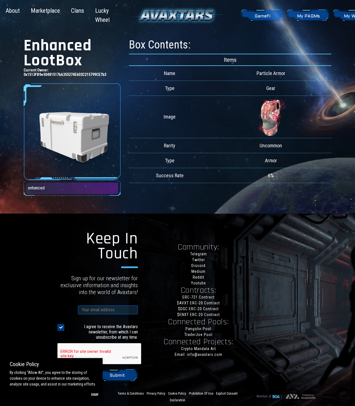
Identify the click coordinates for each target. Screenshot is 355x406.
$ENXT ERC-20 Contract (198, 314)
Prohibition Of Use (201, 393)
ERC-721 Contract (198, 297)
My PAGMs (308, 16)
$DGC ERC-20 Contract (198, 309)
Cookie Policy (177, 393)
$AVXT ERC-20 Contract (198, 303)
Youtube (198, 283)
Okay (94, 395)
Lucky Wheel (102, 15)
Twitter (198, 260)
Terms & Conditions (131, 393)
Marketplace (45, 10)
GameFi (262, 16)
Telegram (198, 254)
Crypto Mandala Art (198, 348)
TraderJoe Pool (198, 334)
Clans (77, 10)
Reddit (198, 277)
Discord (198, 265)
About (13, 10)
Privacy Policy (156, 393)
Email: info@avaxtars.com (198, 354)
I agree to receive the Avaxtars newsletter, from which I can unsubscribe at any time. (111, 332)
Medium (198, 271)
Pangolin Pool (198, 329)
